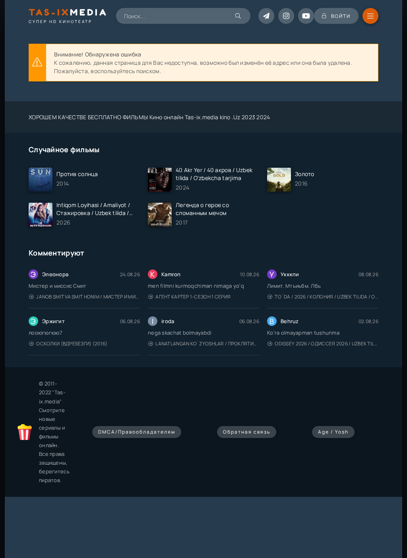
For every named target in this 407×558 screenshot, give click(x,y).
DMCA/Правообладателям (136, 431)
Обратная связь (246, 431)
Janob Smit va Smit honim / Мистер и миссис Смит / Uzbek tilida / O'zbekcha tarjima (88, 296)
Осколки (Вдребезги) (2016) (71, 343)
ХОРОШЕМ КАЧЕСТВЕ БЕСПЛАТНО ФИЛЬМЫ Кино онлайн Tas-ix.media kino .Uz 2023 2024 (149, 117)
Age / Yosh (333, 431)
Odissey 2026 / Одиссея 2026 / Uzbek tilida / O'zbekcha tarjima (326, 343)
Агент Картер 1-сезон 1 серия (193, 296)
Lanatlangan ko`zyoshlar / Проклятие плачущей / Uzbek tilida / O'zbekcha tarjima (207, 343)
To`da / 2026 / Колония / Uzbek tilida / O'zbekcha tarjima (326, 296)
